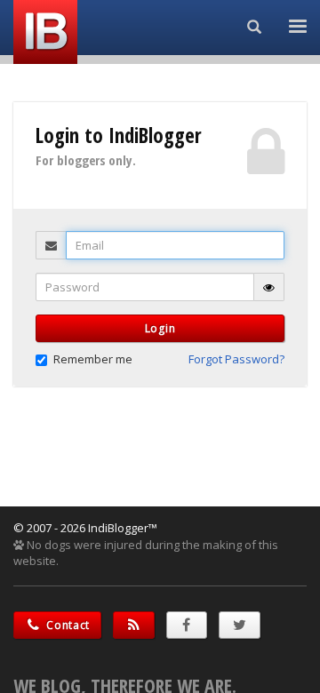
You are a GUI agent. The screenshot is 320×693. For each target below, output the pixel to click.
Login (160, 328)
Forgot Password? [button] (236, 359)
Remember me (92, 359)
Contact (67, 625)
